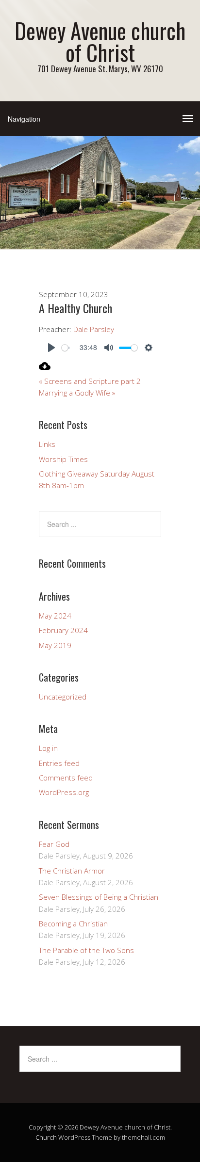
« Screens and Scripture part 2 (90, 381)
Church (46, 1137)
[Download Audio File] (44, 369)
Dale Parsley (93, 329)
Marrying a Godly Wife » (77, 393)
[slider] (66, 347)
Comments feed (66, 777)
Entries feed (59, 763)
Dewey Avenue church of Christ (100, 41)
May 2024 (55, 616)
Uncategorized (62, 696)
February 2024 (63, 630)
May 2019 (55, 645)
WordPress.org (64, 792)
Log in (48, 748)
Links (47, 444)
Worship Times (63, 459)
